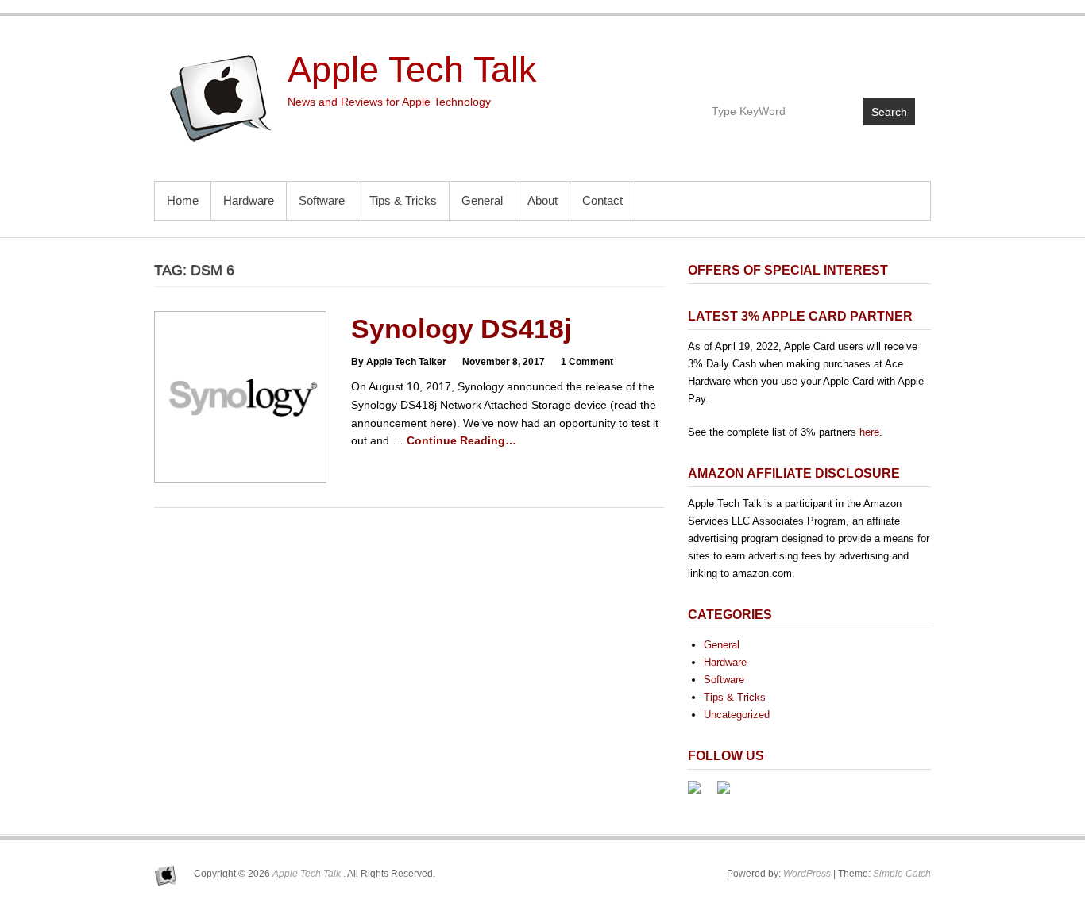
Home (183, 200)
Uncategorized (737, 715)
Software (322, 200)
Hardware (248, 200)
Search (889, 112)
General (482, 200)
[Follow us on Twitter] (730, 793)
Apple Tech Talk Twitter (868, 61)
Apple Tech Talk (412, 69)
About (542, 200)
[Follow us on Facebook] (700, 793)
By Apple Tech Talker (398, 361)
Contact (602, 200)
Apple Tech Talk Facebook (834, 61)
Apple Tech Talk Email (902, 61)
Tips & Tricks (403, 200)
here (869, 432)
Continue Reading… (461, 440)
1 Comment (587, 361)
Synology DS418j (461, 328)
